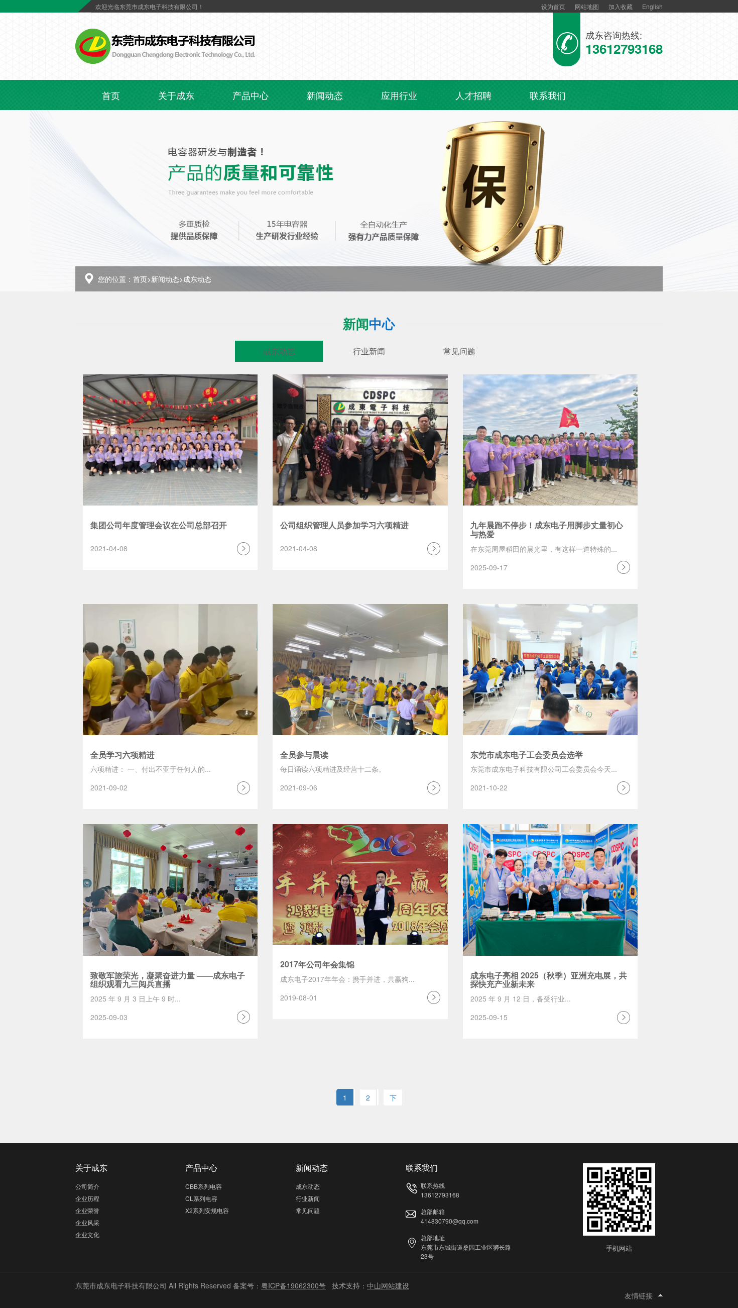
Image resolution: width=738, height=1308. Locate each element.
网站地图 (587, 6)
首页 (111, 95)
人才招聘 (473, 95)
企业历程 (87, 1198)
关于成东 (176, 95)
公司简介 (87, 1186)
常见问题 (459, 351)
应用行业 (399, 95)
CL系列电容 (201, 1198)
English (652, 6)
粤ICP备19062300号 (293, 1285)
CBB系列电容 (203, 1186)
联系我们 (548, 95)
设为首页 (553, 6)
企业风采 (87, 1222)
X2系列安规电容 (207, 1210)
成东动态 (279, 351)
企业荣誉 (87, 1210)
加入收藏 (620, 6)
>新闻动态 (163, 279)
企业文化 (87, 1234)
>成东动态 (195, 279)
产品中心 (250, 95)
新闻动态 (325, 95)
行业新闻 (369, 351)
